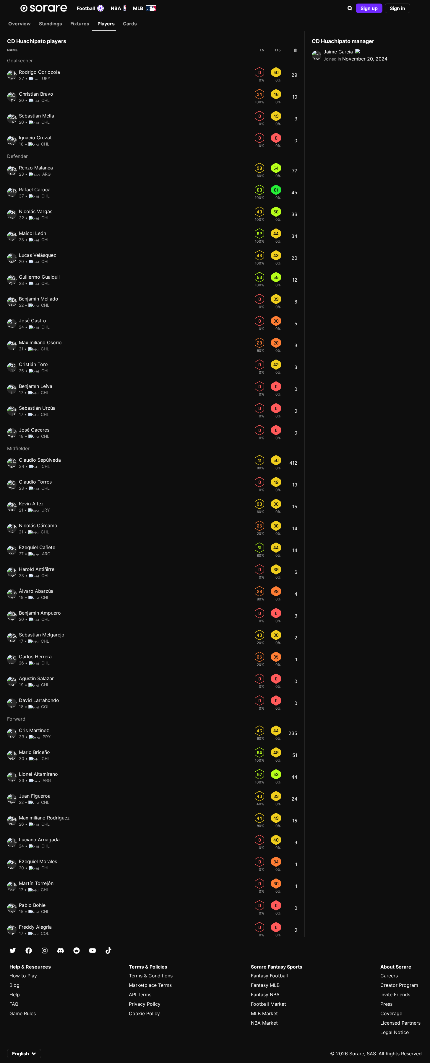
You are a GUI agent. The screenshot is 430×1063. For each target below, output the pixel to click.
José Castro (32, 321)
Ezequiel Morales (38, 861)
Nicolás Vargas (35, 211)
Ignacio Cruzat (35, 138)
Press (386, 1004)
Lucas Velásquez (37, 255)
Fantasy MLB (265, 985)
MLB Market (264, 1013)
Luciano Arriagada (39, 839)
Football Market (268, 1004)
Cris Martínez (34, 730)
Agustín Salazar (36, 678)
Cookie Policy (144, 1013)
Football (86, 8)
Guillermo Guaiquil (39, 277)
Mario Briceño (34, 752)
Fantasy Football (269, 976)
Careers (389, 976)
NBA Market (264, 1023)
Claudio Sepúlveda (40, 460)
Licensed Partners (400, 1023)
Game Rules (22, 1013)
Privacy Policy (144, 1004)
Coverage (391, 1013)
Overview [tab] (19, 24)
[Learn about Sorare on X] (12, 950)
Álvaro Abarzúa (36, 591)
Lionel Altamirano (38, 774)
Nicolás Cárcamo (38, 525)
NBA (116, 8)
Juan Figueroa (35, 796)
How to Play (23, 976)
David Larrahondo (39, 700)
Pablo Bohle (32, 905)
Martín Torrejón (36, 883)
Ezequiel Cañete (37, 547)
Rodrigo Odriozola (39, 72)
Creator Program (399, 985)
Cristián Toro (33, 364)
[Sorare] (43, 8)
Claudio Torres (35, 482)
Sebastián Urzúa (37, 408)
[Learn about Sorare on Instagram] (44, 950)
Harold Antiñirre (36, 569)
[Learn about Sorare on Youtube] (92, 950)
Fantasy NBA (265, 994)
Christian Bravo (36, 94)
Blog (14, 985)
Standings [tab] (50, 24)
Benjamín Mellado (38, 299)
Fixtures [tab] (79, 24)
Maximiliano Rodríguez (44, 818)
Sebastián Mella (36, 116)
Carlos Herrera (35, 656)
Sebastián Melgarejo (41, 635)
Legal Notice (394, 1032)
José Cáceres (34, 430)
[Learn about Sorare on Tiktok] (108, 950)
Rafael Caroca (35, 189)
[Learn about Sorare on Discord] (60, 950)
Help (14, 994)
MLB (138, 8)
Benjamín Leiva (35, 386)
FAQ (13, 1004)
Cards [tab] (130, 24)
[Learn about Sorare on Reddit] (76, 950)
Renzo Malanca (36, 168)
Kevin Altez (31, 504)
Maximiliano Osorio (40, 342)
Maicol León (32, 233)
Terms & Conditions (151, 976)
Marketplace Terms (150, 985)
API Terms (140, 994)
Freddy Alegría (35, 927)
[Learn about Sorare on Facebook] (28, 950)
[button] (350, 8)
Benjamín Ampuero (40, 613)
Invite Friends (395, 994)
